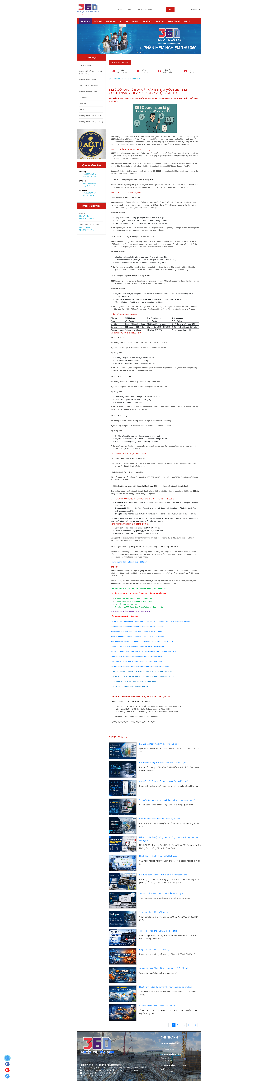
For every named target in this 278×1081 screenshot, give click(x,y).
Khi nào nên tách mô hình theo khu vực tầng (159, 744)
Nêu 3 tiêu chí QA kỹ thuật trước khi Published (159, 856)
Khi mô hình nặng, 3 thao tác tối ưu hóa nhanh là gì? (162, 762)
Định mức (83, 103)
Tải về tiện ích (85, 109)
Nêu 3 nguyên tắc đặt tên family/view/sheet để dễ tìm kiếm (166, 987)
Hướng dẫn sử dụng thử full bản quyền (90, 72)
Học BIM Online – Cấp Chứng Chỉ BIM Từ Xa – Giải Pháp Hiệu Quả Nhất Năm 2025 (143, 651)
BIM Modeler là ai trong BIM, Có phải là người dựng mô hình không (136, 631)
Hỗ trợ (135, 21)
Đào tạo (160, 21)
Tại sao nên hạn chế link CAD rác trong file (158, 931)
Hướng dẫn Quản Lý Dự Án (90, 115)
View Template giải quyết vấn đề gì (154, 912)
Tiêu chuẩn (84, 97)
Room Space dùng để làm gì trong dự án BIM (159, 818)
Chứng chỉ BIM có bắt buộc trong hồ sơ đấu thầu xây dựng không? (136, 661)
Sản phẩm (124, 21)
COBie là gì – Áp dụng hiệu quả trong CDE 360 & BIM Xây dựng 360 (137, 626)
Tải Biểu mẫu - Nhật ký (88, 85)
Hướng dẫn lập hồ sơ (88, 91)
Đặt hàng (98, 21)
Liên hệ (187, 21)
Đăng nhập (196, 9)
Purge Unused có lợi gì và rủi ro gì (154, 949)
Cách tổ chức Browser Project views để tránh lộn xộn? (163, 781)
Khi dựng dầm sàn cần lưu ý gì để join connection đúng (164, 874)
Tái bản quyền (85, 65)
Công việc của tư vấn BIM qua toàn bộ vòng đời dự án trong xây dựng (137, 646)
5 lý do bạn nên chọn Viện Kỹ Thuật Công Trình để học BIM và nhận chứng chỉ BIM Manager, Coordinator (151, 621)
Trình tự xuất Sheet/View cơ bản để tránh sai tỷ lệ (161, 893)
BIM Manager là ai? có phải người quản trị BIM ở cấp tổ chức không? (137, 636)
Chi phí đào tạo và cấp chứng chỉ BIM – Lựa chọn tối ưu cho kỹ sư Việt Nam (140, 666)
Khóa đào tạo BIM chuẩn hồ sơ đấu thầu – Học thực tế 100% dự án (136, 656)
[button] (137, 53)
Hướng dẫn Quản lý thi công (91, 121)
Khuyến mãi (111, 21)
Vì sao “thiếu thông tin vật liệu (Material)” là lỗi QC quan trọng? (167, 800)
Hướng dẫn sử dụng (87, 79)
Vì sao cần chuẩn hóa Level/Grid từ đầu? (157, 1005)
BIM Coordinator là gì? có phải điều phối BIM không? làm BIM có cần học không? (142, 641)
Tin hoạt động (174, 21)
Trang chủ (85, 21)
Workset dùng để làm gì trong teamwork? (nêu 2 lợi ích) (164, 968)
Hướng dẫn (147, 21)
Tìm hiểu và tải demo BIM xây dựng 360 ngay (129, 562)
